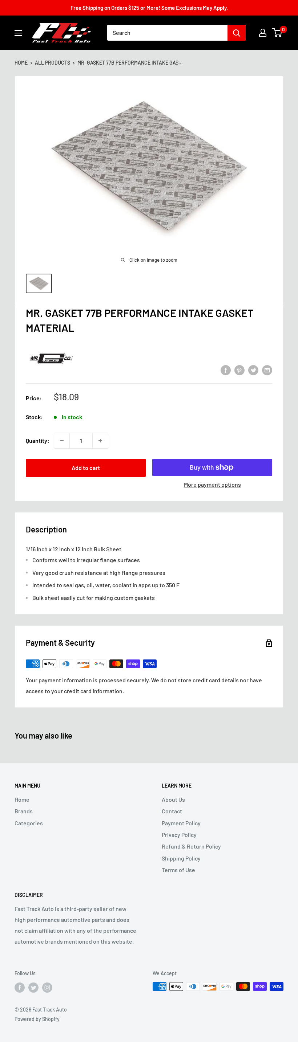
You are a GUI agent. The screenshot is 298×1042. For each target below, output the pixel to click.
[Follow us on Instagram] (47, 987)
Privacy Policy (179, 834)
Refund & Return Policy (191, 846)
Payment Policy (181, 823)
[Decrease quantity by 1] (61, 440)
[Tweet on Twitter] (253, 369)
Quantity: (37, 440)
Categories (29, 823)
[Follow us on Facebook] (20, 987)
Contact (172, 811)
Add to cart (86, 467)
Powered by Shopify (37, 1019)
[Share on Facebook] (226, 369)
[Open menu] (18, 33)
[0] (277, 32)
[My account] (262, 33)
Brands (24, 811)
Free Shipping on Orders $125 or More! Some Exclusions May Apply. (149, 7)
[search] (167, 33)
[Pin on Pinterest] (239, 369)
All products (52, 63)
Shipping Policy (181, 858)
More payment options (212, 484)
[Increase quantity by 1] (100, 440)
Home (21, 63)
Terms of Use (178, 869)
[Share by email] (267, 369)
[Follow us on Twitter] (33, 987)
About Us (173, 799)
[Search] (236, 33)
